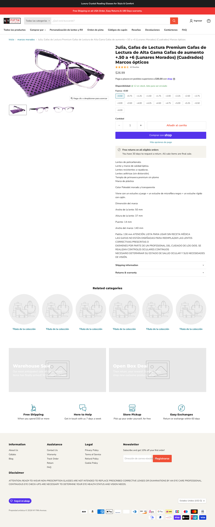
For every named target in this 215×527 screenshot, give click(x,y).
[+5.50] (197, 106)
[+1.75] (159, 99)
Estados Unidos (191, 500)
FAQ (184, 30)
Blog (11, 458)
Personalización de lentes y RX (66, 30)
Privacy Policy (92, 450)
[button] (196, 21)
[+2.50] (188, 99)
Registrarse (162, 458)
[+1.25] (139, 99)
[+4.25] (149, 106)
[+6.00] (120, 113)
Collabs (12, 454)
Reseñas (136, 30)
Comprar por (37, 30)
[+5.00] (178, 106)
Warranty (51, 454)
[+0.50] (120, 99)
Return (50, 462)
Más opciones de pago (161, 142)
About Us (13, 450)
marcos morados (26, 39)
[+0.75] (130, 99)
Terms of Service (93, 454)
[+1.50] (149, 99)
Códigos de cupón (117, 30)
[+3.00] (120, 106)
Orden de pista (95, 30)
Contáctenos (171, 30)
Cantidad (119, 119)
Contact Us (52, 450)
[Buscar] (174, 20)
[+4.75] (168, 106)
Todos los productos (15, 30)
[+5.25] (188, 106)
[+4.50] (159, 106)
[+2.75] (197, 99)
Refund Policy (92, 458)
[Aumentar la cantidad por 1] (141, 125)
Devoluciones (152, 30)
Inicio (11, 39)
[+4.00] (139, 106)
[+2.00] (168, 99)
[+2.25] (178, 99)
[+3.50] (130, 106)
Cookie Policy (91, 462)
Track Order (53, 458)
